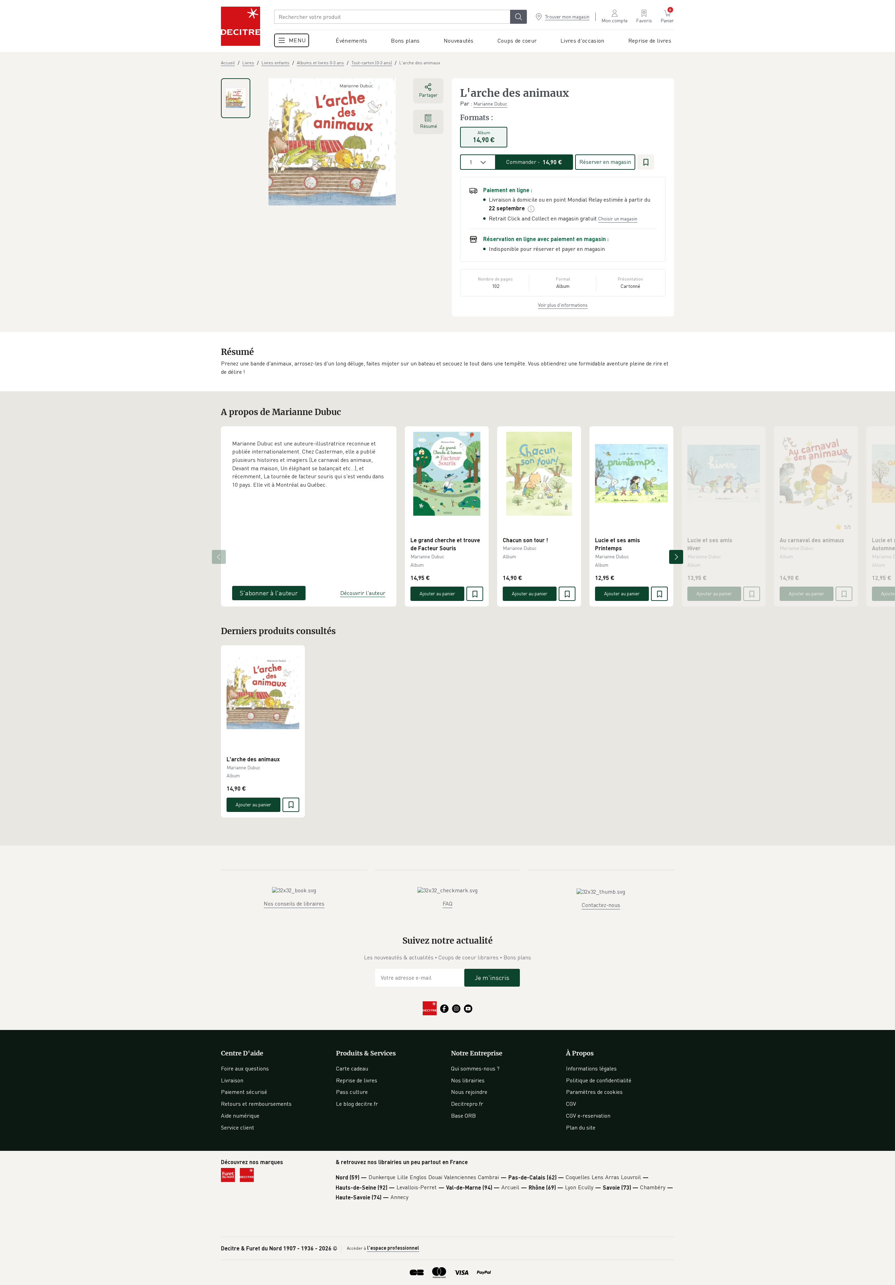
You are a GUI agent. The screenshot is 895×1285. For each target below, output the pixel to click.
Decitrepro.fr (467, 1103)
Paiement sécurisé (244, 1091)
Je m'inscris (492, 977)
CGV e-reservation (588, 1115)
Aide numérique (240, 1115)
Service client (237, 1127)
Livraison (232, 1080)
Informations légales (591, 1068)
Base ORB (463, 1115)
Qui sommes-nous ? (475, 1068)
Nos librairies (468, 1080)
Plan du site (580, 1127)
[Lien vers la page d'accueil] (240, 26)
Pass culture (352, 1091)
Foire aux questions (245, 1068)
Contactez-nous (601, 904)
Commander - (534, 161)
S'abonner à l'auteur (269, 593)
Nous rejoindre (469, 1091)
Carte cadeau (352, 1068)
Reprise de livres (356, 1080)
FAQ (447, 903)
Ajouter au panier (437, 593)
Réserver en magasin (605, 161)
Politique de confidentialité (598, 1080)
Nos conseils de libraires (294, 903)
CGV (571, 1103)
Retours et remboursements (256, 1103)
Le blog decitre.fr (357, 1103)
